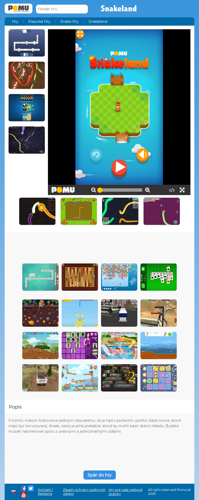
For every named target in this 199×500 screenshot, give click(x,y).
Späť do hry (100, 475)
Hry (15, 21)
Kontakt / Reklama (45, 492)
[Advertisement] (99, 246)
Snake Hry (69, 21)
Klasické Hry (39, 21)
